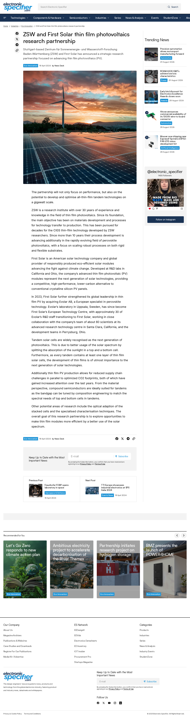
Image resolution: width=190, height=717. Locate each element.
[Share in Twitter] (17, 39)
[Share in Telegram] (17, 45)
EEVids (77, 635)
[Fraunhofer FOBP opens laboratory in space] (51, 489)
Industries (14, 26)
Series (142, 640)
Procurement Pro (82, 656)
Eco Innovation (27, 26)
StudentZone (146, 656)
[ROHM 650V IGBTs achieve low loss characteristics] (151, 76)
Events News (107, 495)
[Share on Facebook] (17, 33)
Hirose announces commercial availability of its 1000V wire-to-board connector (173, 115)
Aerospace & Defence (55, 493)
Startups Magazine (83, 662)
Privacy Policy (85, 464)
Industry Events (147, 651)
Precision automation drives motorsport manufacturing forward (172, 51)
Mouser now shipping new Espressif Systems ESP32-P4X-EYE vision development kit (173, 140)
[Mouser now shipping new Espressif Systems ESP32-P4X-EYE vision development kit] (151, 142)
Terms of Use (100, 464)
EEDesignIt (79, 630)
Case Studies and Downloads (17, 646)
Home (5, 26)
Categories (146, 624)
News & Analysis (147, 646)
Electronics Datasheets (85, 640)
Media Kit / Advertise (13, 656)
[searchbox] (102, 7)
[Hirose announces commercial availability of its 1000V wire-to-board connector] (151, 117)
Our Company (11, 624)
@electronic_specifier (164, 171)
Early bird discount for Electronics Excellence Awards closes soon (171, 94)
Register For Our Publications (17, 651)
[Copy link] (17, 50)
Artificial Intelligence (170, 148)
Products (144, 630)
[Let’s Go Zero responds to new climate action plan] (25, 569)
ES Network (81, 624)
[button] (4, 18)
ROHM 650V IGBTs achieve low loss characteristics (169, 73)
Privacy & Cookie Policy (12, 714)
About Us (8, 630)
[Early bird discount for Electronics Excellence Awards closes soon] (151, 97)
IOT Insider (79, 651)
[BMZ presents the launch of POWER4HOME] (165, 569)
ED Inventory (80, 646)
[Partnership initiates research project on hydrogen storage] (118, 569)
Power (164, 80)
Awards (164, 100)
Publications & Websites (15, 640)
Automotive (166, 58)
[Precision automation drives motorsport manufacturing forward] (151, 54)
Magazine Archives (12, 635)
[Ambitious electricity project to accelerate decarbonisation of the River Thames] (71, 569)
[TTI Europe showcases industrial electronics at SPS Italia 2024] (108, 489)
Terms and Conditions (32, 714)
